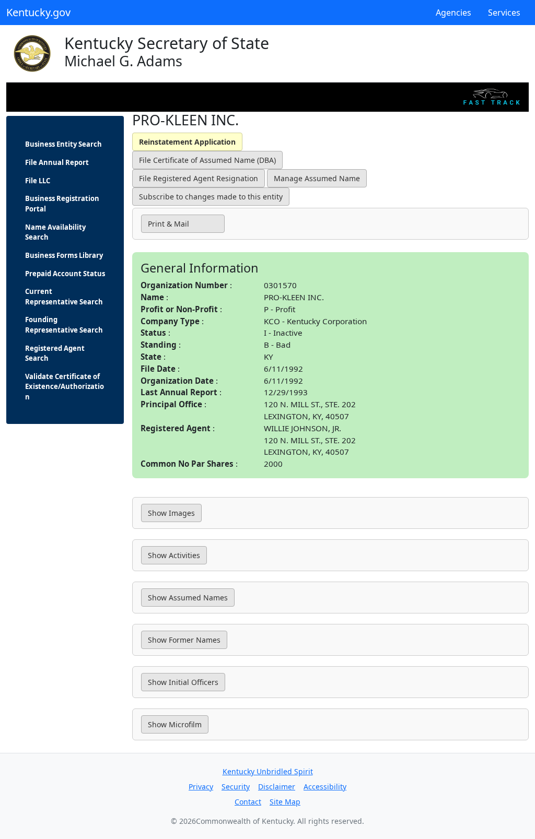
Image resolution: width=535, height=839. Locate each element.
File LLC (37, 180)
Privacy (201, 786)
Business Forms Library (64, 255)
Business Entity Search (63, 144)
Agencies (453, 12)
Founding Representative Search (64, 325)
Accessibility (325, 786)
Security (236, 786)
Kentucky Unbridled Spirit (268, 771)
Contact (248, 802)
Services (504, 12)
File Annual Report (57, 162)
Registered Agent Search (55, 353)
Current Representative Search (64, 296)
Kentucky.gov (38, 12)
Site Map (285, 802)
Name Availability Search (55, 232)
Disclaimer (276, 786)
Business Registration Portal (62, 204)
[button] (183, 224)
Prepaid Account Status (65, 273)
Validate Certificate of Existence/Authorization (64, 386)
